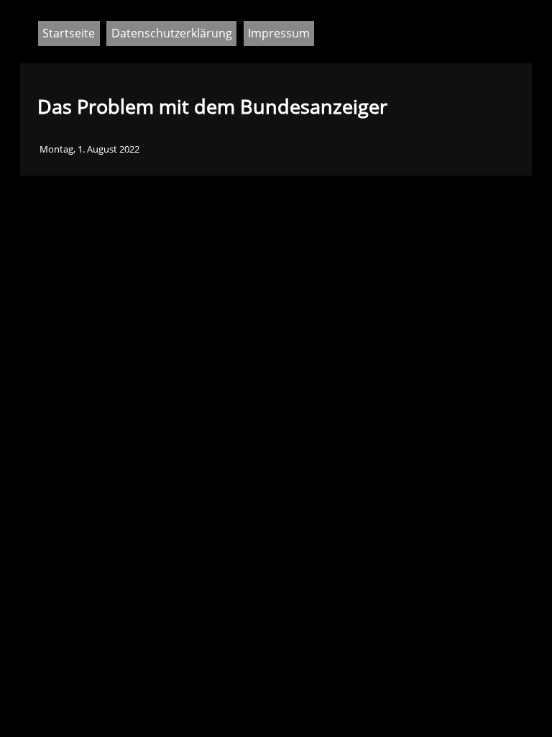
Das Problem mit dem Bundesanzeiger (212, 106)
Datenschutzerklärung (171, 33)
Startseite (68, 33)
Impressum (279, 33)
